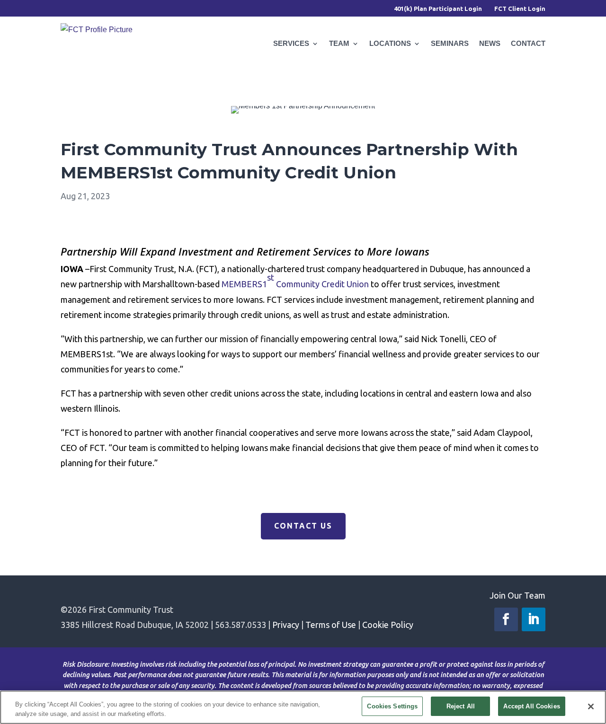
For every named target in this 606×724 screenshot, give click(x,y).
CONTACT (528, 43)
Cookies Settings (392, 706)
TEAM (339, 43)
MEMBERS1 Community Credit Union (295, 281)
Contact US (303, 525)
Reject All (460, 706)
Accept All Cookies (531, 706)
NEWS (489, 43)
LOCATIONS (390, 43)
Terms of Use (330, 624)
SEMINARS (450, 43)
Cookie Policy (387, 624)
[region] (303, 707)
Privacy (285, 624)
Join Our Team (517, 595)
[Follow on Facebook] (506, 619)
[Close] (590, 706)
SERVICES (291, 43)
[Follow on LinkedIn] (533, 619)
